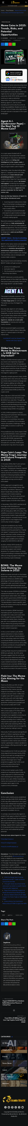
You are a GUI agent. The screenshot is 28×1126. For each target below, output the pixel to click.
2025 (3, 915)
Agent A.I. (10, 915)
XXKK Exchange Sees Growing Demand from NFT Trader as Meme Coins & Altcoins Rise (13, 879)
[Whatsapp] (14, 44)
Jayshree (5, 38)
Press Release (10, 10)
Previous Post (8, 998)
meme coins (19, 915)
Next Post (20, 1016)
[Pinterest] (10, 44)
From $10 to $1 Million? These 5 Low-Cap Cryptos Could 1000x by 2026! (14, 1020)
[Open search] (26, 2)
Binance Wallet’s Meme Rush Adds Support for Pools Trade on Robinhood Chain (14, 897)
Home (2, 10)
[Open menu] (3, 2)
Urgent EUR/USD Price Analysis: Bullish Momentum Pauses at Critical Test (13, 1003)
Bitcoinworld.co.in (18, 856)
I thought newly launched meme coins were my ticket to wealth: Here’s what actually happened (14, 886)
